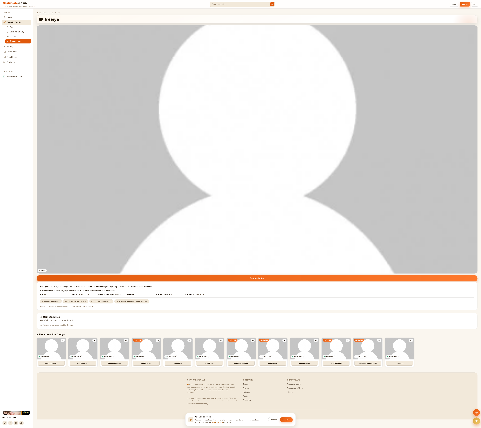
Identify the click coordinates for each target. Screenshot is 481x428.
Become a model (294, 384)
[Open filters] (476, 412)
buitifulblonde (336, 363)
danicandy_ (273, 363)
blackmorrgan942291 (368, 363)
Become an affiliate (295, 388)
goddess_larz (83, 363)
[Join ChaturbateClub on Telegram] (16, 423)
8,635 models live (14, 76)
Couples (13, 36)
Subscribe (247, 400)
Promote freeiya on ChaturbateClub (133, 301)
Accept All (286, 420)
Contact (246, 396)
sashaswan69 (304, 363)
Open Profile (258, 278)
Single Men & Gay (17, 32)
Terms (245, 384)
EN (474, 4)
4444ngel (209, 363)
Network (246, 392)
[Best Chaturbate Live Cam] (16, 413)
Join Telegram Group (102, 301)
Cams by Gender (14, 22)
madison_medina (241, 363)
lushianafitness (114, 363)
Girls (11, 27)
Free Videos (12, 52)
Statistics (11, 62)
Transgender (15, 41)
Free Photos (12, 57)
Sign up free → (11, 417)
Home (9, 17)
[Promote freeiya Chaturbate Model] (476, 420)
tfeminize (178, 363)
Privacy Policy (217, 422)
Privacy (246, 388)
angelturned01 (51, 363)
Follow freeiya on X (52, 301)
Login (454, 4)
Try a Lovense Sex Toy (77, 301)
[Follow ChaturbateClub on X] (5, 423)
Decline (274, 420)
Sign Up (465, 4)
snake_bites (146, 363)
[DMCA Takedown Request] (21, 423)
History (10, 46)
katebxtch (399, 363)
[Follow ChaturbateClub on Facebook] (10, 423)
